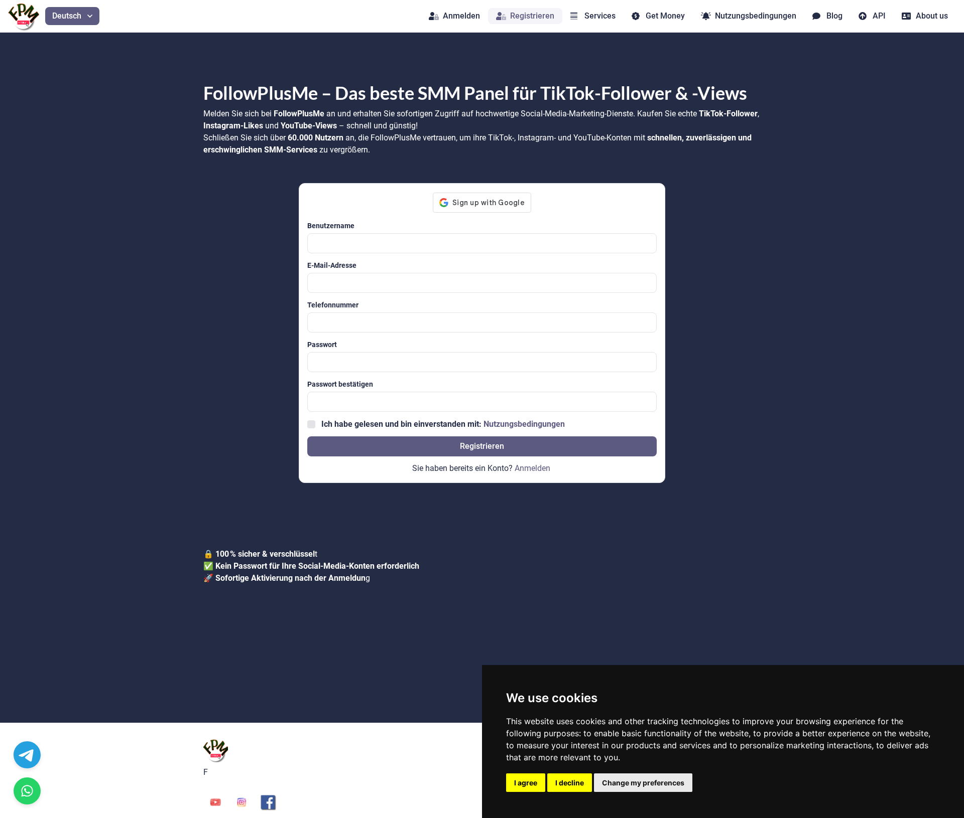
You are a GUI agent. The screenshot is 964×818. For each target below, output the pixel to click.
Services (600, 16)
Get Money (665, 16)
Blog (834, 16)
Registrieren (532, 16)
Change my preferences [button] (643, 782)
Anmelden (461, 16)
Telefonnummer (332, 305)
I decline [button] (569, 782)
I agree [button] (525, 782)
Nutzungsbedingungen (755, 16)
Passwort (322, 345)
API (879, 16)
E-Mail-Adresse (331, 265)
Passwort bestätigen (340, 384)
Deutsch (66, 16)
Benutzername (330, 226)
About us (932, 16)
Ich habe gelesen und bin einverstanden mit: (443, 424)
